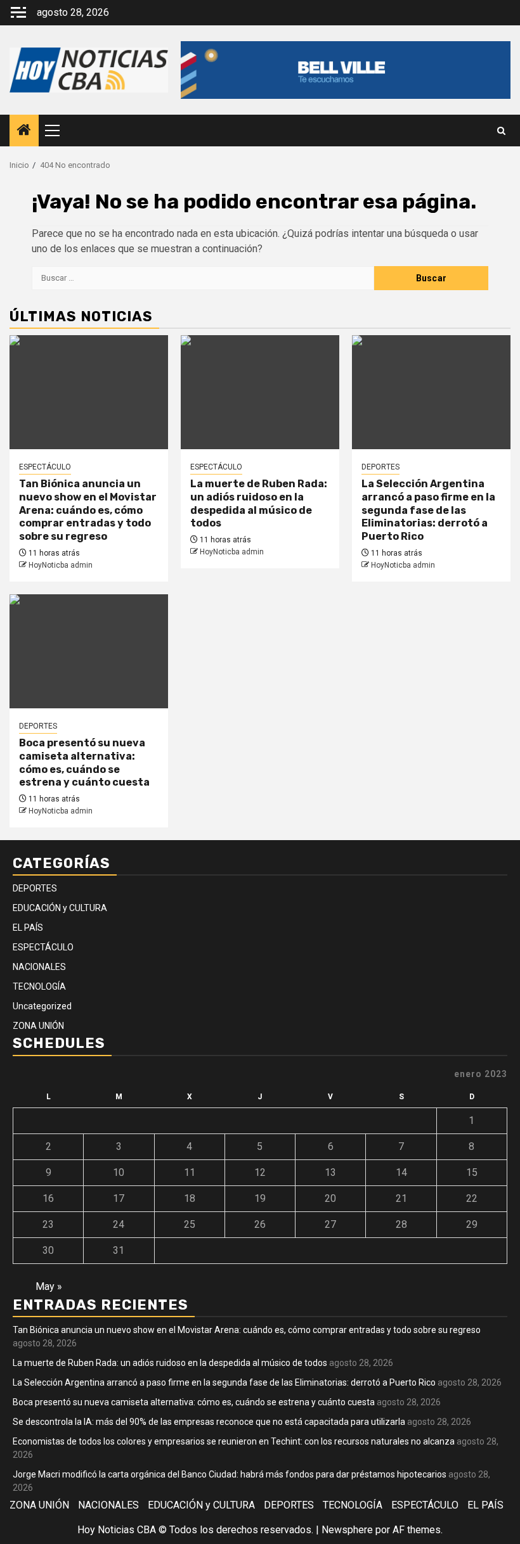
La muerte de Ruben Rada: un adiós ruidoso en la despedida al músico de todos (258, 503)
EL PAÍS (28, 927)
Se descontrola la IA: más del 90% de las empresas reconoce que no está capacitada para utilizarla (209, 1422)
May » (49, 1286)
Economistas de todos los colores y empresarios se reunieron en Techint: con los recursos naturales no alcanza (234, 1441)
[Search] (501, 130)
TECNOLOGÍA (39, 986)
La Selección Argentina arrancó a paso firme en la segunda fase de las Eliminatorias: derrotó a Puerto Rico (428, 510)
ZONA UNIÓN (38, 1026)
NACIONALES (39, 967)
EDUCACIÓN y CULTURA (60, 908)
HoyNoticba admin (61, 565)
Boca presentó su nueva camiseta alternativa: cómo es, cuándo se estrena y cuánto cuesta (84, 762)
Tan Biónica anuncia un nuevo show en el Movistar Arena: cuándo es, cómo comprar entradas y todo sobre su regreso (88, 510)
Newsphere (347, 1530)
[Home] (24, 131)
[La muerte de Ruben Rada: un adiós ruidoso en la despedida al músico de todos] (260, 392)
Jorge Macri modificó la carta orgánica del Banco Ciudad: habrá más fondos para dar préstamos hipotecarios (229, 1474)
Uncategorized (42, 1006)
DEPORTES (380, 467)
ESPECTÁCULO (45, 467)
